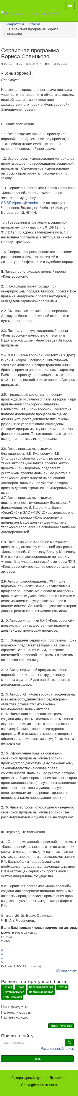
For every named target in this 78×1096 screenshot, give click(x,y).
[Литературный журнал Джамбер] (33, 16)
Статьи (34, 24)
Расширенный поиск (57, 1048)
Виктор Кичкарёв (13, 992)
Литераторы (14, 24)
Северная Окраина (41, 987)
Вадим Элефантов (41, 992)
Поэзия (7, 987)
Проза (20, 987)
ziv (20, 64)
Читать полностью (61, 1025)
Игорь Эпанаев (12, 997)
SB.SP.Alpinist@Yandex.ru (21, 202)
